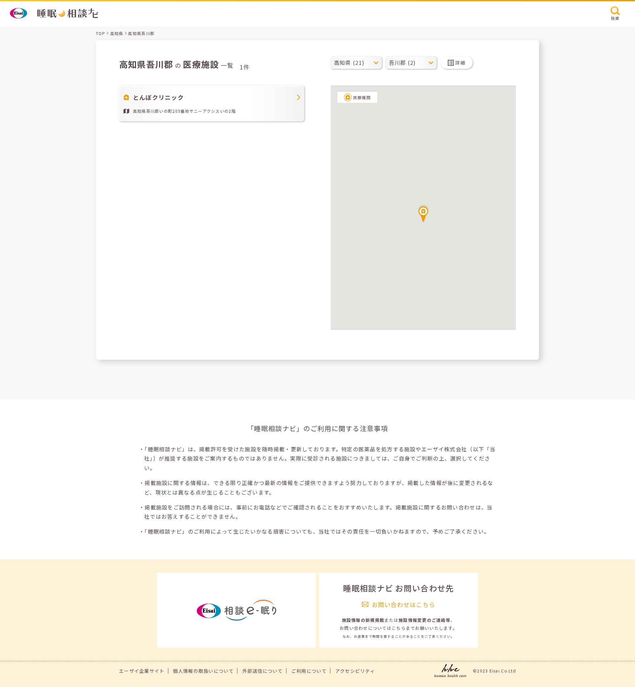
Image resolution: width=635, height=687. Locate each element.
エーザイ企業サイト (142, 670)
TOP (100, 33)
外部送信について (262, 670)
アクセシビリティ (355, 670)
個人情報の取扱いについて (203, 670)
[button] (423, 213)
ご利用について (309, 670)
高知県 (116, 33)
